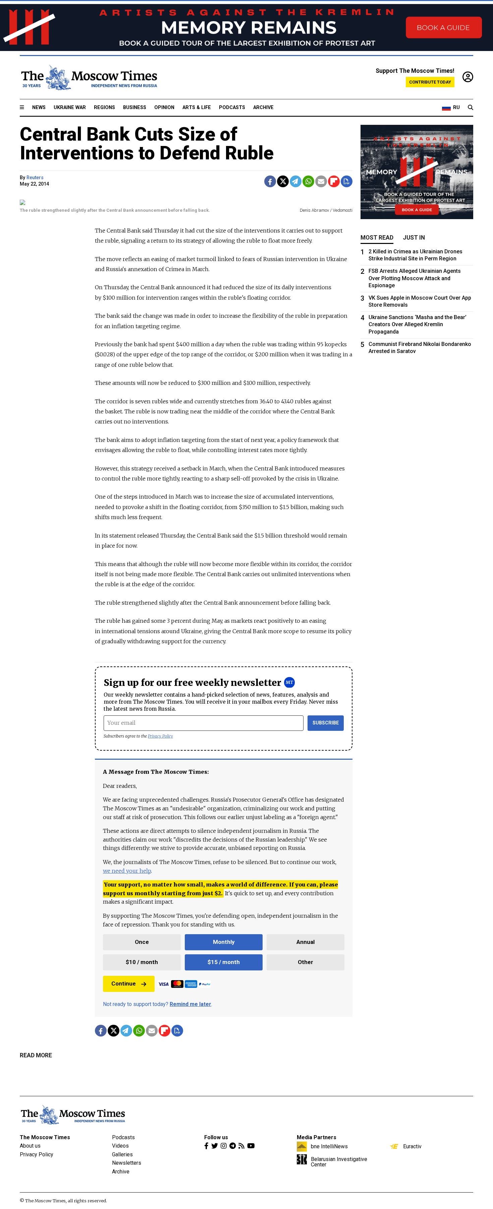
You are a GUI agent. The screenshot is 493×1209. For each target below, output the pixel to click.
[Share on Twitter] (283, 181)
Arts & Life (196, 107)
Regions (104, 107)
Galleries (122, 1154)
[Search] (470, 107)
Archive (263, 107)
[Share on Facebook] (270, 181)
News (39, 107)
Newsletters (126, 1163)
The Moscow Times (45, 1137)
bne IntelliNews (329, 1146)
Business (134, 107)
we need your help (127, 870)
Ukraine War (70, 107)
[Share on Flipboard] (334, 181)
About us (30, 1146)
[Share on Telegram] (296, 181)
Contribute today (430, 82)
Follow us (216, 1137)
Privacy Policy (160, 736)
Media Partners (316, 1137)
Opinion (164, 107)
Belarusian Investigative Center (339, 1161)
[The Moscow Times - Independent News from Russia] (88, 77)
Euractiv (412, 1146)
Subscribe (326, 723)
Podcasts (232, 107)
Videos (120, 1146)
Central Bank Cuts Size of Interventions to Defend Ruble (147, 143)
